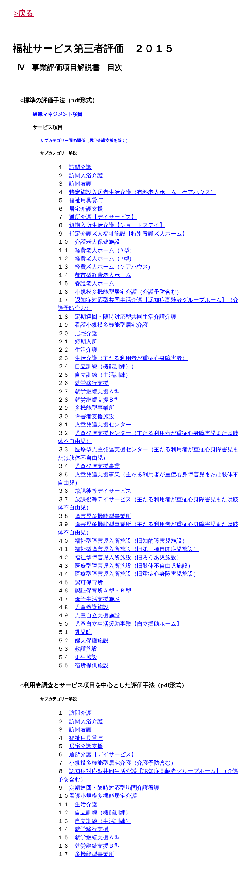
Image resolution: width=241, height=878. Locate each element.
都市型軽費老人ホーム (103, 275)
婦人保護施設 (92, 640)
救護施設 (86, 649)
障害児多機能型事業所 (103, 516)
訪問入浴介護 (86, 175)
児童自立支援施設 (97, 615)
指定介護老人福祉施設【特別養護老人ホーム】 (128, 234)
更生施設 (86, 657)
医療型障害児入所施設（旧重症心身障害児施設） (137, 574)
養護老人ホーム (94, 283)
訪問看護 (80, 184)
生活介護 (86, 350)
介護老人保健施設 (97, 242)
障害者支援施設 (94, 416)
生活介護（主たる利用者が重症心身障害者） (131, 358)
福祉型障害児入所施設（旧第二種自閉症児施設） (137, 549)
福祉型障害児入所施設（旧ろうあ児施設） (128, 557)
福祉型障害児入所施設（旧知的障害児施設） (131, 541)
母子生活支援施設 (97, 599)
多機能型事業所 (94, 408)
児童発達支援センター (103, 424)
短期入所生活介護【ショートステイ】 (117, 225)
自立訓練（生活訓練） (103, 375)
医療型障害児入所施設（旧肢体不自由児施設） (134, 566)
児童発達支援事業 (97, 466)
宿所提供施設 (92, 665)
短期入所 (86, 341)
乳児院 (83, 632)
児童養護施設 (92, 607)
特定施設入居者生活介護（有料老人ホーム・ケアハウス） (142, 192)
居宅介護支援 (86, 209)
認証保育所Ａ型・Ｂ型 (103, 590)
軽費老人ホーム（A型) (103, 250)
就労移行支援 (92, 383)
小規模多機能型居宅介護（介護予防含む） (128, 292)
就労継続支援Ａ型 (97, 391)
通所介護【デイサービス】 (103, 217)
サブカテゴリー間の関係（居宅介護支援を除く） (85, 140)
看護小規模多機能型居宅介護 (111, 325)
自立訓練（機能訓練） (103, 812)
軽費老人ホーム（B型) (103, 258)
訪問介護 (80, 167)
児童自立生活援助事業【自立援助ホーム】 (128, 624)
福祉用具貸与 (86, 200)
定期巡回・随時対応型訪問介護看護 (114, 788)
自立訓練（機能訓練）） (106, 366)
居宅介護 (86, 333)
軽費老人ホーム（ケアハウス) (112, 267)
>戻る (24, 13)
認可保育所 (89, 582)
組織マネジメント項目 (58, 114)
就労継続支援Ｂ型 (97, 400)
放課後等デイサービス (103, 491)
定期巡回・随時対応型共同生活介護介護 (125, 317)
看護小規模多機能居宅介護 (103, 796)
